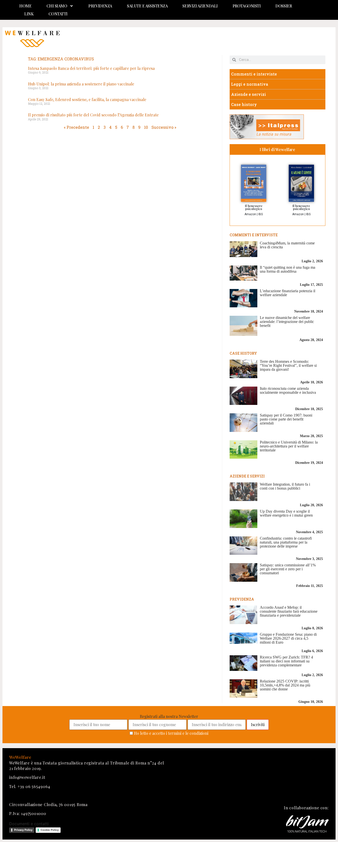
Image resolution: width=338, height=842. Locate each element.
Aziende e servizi (248, 94)
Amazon (250, 214)
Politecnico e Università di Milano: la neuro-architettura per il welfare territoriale (289, 446)
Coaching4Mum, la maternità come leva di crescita (287, 245)
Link (28, 13)
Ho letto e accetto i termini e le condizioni (171, 733)
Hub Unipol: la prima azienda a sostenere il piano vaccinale (81, 83)
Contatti (58, 13)
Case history (244, 104)
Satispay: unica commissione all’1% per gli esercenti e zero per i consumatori (288, 569)
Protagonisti (247, 5)
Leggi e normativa (249, 84)
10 (146, 127)
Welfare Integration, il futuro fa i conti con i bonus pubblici (285, 486)
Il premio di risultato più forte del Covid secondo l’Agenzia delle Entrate (93, 114)
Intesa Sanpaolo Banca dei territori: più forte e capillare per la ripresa (91, 68)
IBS (260, 214)
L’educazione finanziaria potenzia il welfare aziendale (287, 293)
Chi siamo (57, 5)
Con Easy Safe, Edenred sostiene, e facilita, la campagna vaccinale (87, 99)
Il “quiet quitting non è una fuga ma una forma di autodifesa (287, 269)
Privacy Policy (23, 830)
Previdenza (100, 5)
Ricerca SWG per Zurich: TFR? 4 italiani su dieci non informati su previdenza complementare (286, 661)
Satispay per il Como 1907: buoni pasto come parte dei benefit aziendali (286, 419)
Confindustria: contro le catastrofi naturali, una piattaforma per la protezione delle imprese (286, 542)
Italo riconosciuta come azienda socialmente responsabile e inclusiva (288, 390)
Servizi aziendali (199, 5)
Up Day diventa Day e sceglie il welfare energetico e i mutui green (286, 513)
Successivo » (163, 127)
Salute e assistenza (147, 5)
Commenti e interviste (254, 74)
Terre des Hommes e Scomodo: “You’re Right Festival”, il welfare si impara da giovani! (288, 365)
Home (25, 5)
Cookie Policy (50, 830)
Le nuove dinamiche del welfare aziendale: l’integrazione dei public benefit (287, 322)
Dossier (283, 5)
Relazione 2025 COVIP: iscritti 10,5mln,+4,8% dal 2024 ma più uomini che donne (285, 685)
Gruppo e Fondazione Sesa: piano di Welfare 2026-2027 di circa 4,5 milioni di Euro (288, 638)
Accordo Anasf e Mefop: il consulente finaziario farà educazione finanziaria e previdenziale (288, 611)
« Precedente (76, 127)
